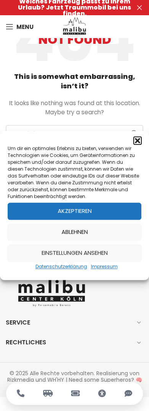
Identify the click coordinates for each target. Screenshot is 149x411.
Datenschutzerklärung (61, 266)
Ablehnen (75, 232)
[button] (137, 140)
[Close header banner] (139, 7)
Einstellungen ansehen (75, 253)
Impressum (104, 266)
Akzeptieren (75, 211)
